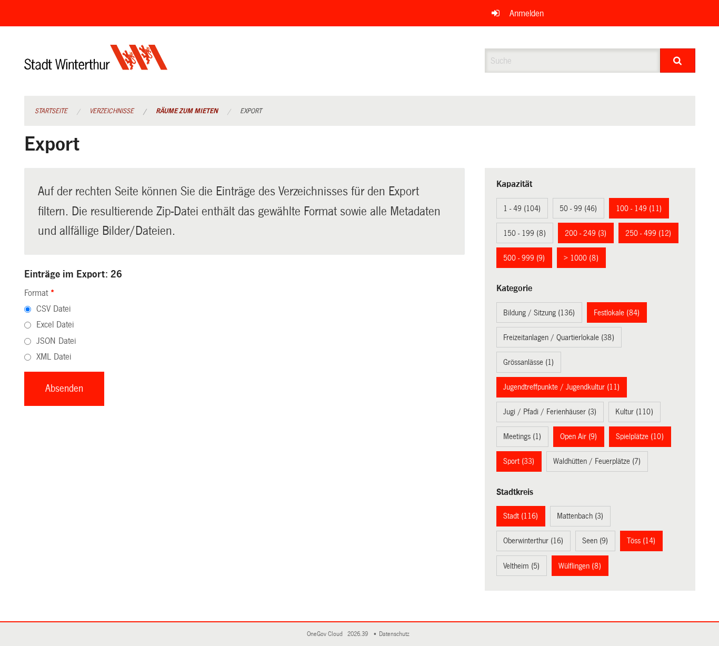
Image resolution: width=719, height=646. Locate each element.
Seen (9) (595, 540)
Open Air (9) (578, 436)
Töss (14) (641, 540)
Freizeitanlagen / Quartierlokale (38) (558, 337)
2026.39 (358, 634)
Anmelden (527, 13)
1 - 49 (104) (522, 208)
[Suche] (677, 60)
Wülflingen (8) (579, 566)
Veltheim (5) (521, 566)
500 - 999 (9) (524, 258)
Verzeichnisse (111, 111)
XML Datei (53, 356)
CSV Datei (53, 308)
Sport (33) (518, 461)
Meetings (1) (522, 436)
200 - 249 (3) (585, 233)
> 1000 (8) (581, 258)
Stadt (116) (520, 516)
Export (251, 111)
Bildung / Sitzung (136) (539, 313)
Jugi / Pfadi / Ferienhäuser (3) (549, 412)
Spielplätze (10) (640, 436)
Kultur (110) (634, 412)
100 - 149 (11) (639, 208)
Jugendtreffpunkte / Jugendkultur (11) (561, 387)
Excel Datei (55, 324)
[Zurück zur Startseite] (96, 66)
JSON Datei (56, 340)
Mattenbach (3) (580, 516)
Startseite (51, 111)
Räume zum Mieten (187, 111)
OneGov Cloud (326, 634)
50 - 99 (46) (578, 208)
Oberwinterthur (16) (533, 540)
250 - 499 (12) (648, 233)
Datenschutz (396, 634)
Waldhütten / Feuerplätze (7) (597, 461)
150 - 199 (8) (524, 233)
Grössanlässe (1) (528, 362)
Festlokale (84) (617, 313)
